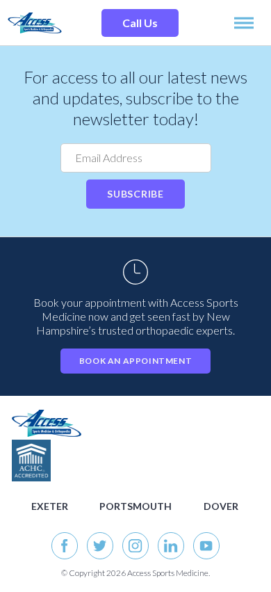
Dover (221, 506)
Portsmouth (135, 506)
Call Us (140, 22)
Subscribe (135, 194)
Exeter (49, 506)
